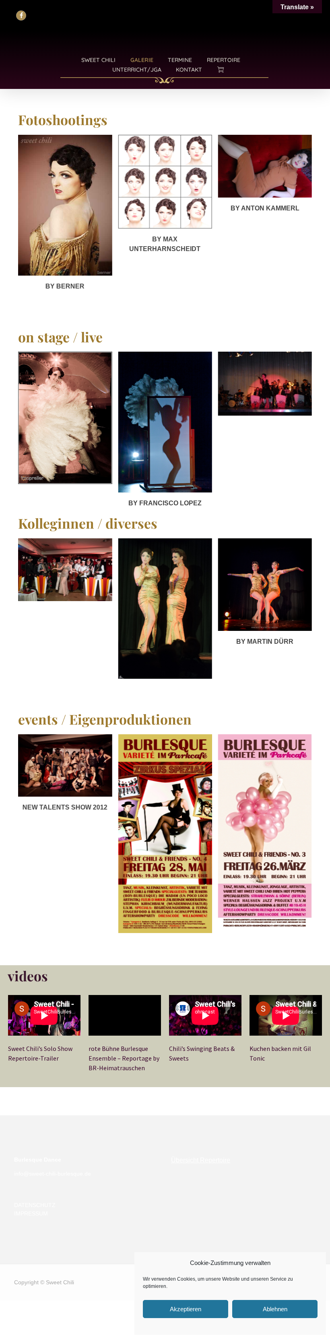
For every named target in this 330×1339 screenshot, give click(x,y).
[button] (21, 15)
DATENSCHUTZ (35, 1205)
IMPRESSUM (31, 1213)
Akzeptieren (185, 1309)
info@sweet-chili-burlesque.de (52, 1173)
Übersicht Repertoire (200, 1160)
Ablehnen (275, 1309)
